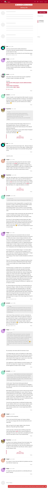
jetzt (10, 111)
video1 (14, 87)
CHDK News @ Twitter (20, 137)
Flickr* (20, 135)
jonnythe (11, 332)
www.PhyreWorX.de (20, 136)
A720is (15, 163)
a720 (17, 431)
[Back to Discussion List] (1, 1)
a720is (27, 183)
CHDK (8, 89)
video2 (18, 87)
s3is (11, 181)
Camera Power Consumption (12, 85)
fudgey (10, 306)
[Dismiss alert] (45, 486)
